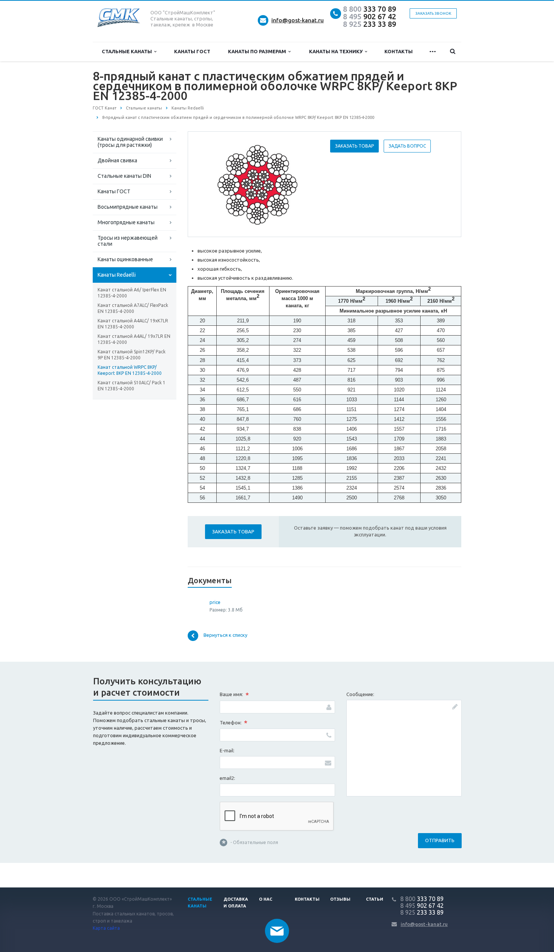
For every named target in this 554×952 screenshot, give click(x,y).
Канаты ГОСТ (192, 51)
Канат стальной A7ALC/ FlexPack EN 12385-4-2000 (133, 308)
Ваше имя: (234, 695)
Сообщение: (360, 694)
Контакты (398, 51)
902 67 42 (369, 16)
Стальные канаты (128, 51)
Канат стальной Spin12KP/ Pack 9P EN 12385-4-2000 (131, 354)
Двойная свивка (117, 160)
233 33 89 (369, 24)
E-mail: (227, 750)
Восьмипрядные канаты (128, 207)
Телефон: (233, 723)
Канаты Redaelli (117, 275)
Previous (209, 183)
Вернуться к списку (225, 635)
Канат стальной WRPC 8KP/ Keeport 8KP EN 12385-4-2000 (130, 370)
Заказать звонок (433, 13)
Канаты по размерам (258, 51)
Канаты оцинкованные (125, 259)
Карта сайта (106, 928)
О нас (265, 899)
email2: (227, 778)
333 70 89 (369, 9)
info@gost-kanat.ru (297, 20)
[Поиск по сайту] (452, 51)
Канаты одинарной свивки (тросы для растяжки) (130, 142)
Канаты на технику (337, 51)
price (215, 602)
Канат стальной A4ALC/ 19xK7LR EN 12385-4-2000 (133, 323)
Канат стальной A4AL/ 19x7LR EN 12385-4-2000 (134, 339)
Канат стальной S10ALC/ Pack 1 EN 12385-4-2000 (131, 385)
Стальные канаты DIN (124, 176)
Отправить (440, 840)
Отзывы (340, 899)
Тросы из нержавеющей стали (128, 241)
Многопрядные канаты (126, 222)
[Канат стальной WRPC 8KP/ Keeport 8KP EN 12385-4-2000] (257, 184)
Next (305, 183)
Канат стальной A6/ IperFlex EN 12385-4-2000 (132, 292)
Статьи (374, 899)
